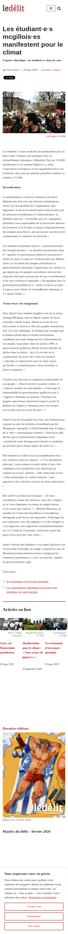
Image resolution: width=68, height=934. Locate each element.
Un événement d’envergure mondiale (27, 581)
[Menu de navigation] (51, 8)
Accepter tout (34, 906)
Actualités (46, 70)
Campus (56, 70)
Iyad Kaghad (51, 136)
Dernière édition (15, 728)
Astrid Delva (13, 70)
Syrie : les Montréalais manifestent (7, 648)
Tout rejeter (34, 926)
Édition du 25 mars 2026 (17, 819)
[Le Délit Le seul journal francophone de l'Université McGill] (13, 8)
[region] (34, 901)
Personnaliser (34, 916)
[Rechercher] (59, 8)
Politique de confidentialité (42, 897)
